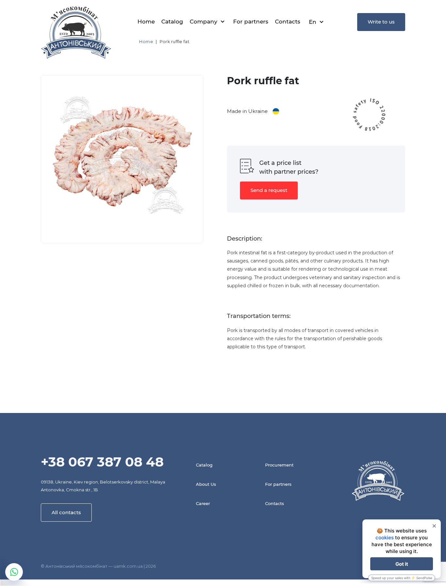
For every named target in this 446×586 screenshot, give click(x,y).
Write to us (381, 22)
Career (203, 503)
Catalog (172, 21)
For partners (250, 21)
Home (146, 21)
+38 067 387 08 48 (102, 462)
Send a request (268, 190)
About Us (206, 484)
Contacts (287, 21)
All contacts (66, 512)
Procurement (279, 464)
